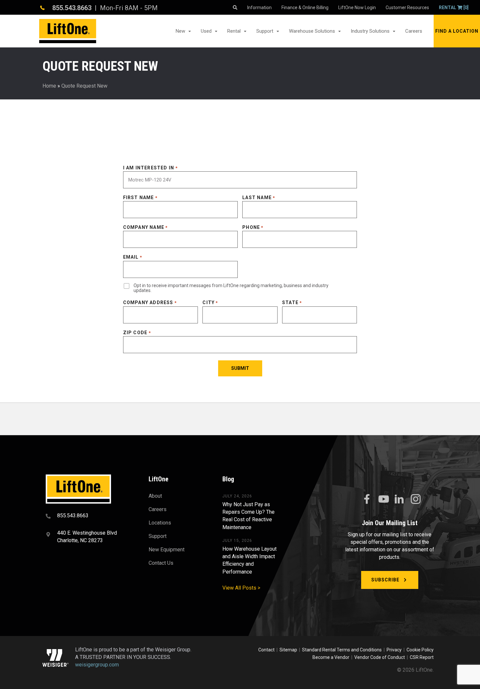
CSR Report (422, 657)
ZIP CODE (137, 332)
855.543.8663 (71, 8)
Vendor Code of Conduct (380, 657)
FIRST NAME (140, 197)
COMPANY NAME (145, 227)
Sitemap (289, 649)
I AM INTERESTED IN (150, 167)
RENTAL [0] (454, 7)
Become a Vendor (330, 657)
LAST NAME (258, 197)
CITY (210, 302)
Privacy (394, 649)
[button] (457, 31)
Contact (267, 649)
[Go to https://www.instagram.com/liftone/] (416, 499)
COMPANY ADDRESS (150, 302)
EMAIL (132, 257)
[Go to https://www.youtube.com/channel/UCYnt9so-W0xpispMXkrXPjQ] (383, 499)
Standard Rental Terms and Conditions (342, 649)
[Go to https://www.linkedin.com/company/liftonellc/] (399, 499)
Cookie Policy (420, 649)
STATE (292, 302)
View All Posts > (241, 588)
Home (49, 86)
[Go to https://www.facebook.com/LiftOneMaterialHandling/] (367, 499)
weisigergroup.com (97, 665)
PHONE (252, 227)
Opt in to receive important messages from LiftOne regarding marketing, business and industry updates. (231, 288)
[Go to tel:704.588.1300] (89, 516)
